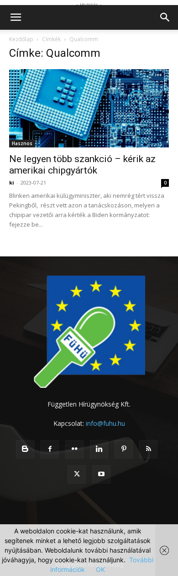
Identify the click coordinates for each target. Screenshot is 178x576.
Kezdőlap (21, 39)
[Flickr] (74, 449)
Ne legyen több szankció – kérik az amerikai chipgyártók (82, 164)
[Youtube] (101, 474)
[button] (15, 17)
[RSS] (148, 449)
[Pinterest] (124, 449)
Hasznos (22, 143)
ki (11, 182)
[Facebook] (50, 449)
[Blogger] (25, 449)
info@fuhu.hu (105, 423)
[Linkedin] (99, 449)
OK (100, 569)
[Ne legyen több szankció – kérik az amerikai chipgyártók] (89, 108)
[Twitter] (77, 474)
